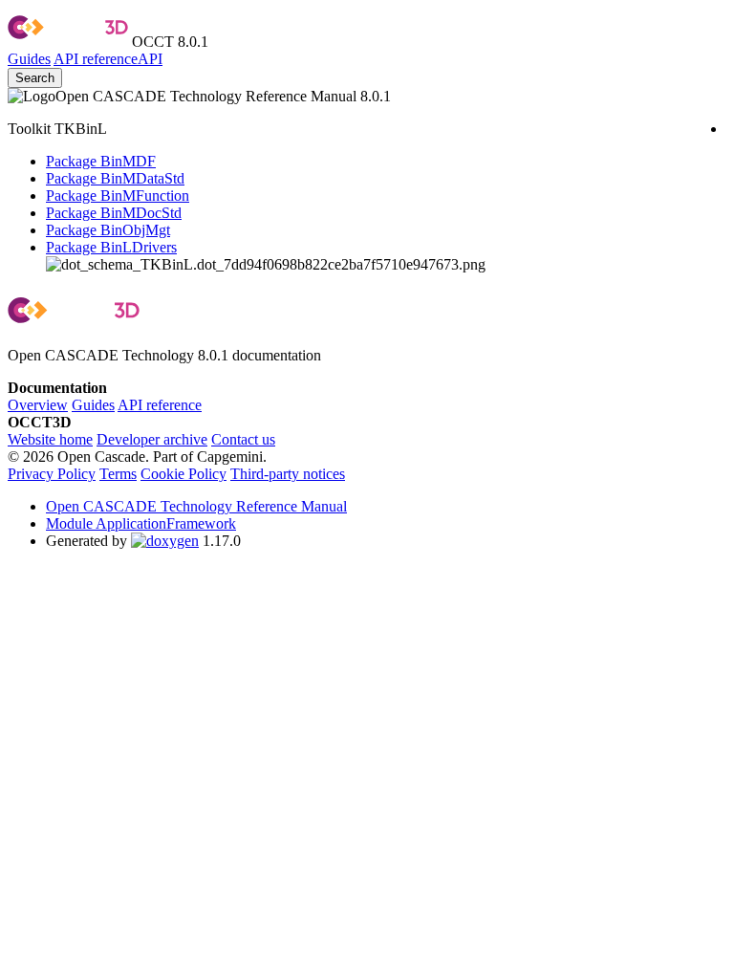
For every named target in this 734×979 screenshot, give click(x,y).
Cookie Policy (183, 474)
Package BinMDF (101, 161)
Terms (118, 474)
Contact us (243, 439)
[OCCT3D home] (68, 41)
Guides (29, 59)
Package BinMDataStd (115, 178)
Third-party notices (287, 474)
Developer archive (152, 439)
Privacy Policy (52, 474)
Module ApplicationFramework (141, 523)
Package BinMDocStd (114, 213)
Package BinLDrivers (111, 247)
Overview (38, 405)
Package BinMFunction (117, 195)
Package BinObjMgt (108, 230)
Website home (50, 439)
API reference (160, 405)
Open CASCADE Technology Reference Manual (196, 506)
